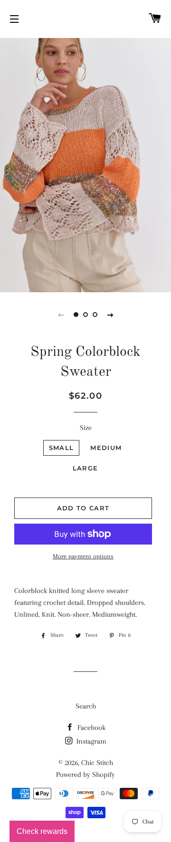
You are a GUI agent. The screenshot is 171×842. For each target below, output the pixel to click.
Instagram (90, 741)
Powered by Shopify (85, 774)
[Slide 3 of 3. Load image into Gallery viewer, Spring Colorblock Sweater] (95, 314)
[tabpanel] (85, 164)
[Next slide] (110, 314)
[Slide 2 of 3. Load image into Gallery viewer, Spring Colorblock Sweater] (85, 314)
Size (86, 427)
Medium (106, 447)
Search (86, 706)
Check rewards (42, 831)
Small (61, 447)
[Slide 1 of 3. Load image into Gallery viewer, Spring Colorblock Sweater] (76, 314)
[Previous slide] (60, 314)
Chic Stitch (97, 762)
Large (85, 468)
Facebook (90, 727)
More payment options (83, 556)
